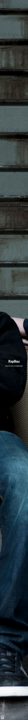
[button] (14, 717)
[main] (14, 358)
